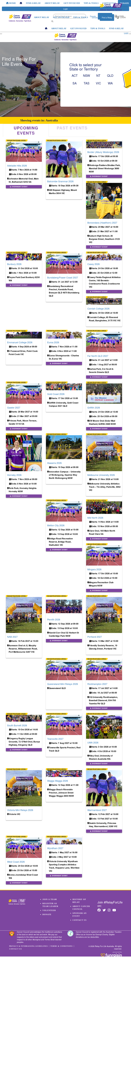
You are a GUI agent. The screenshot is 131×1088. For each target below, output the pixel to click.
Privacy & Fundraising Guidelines (28, 946)
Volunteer (49, 910)
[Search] (52, 21)
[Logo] (111, 7)
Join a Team (49, 899)
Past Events (72, 128)
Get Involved (61, 17)
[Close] (130, 33)
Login (123, 17)
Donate (95, 17)
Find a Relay (107, 17)
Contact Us (80, 920)
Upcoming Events (26, 130)
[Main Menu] (1, 33)
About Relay (41, 17)
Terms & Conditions (61, 946)
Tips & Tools (80, 17)
